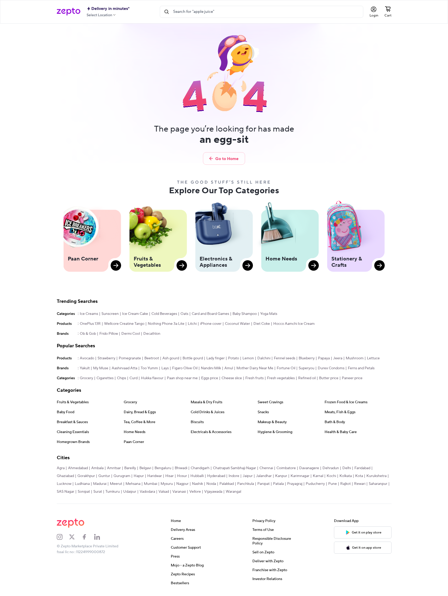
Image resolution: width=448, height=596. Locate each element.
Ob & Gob (88, 333)
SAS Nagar (65, 491)
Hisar (169, 476)
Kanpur (281, 476)
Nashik (197, 483)
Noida (211, 483)
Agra (61, 468)
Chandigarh (200, 468)
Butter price (328, 378)
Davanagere (309, 468)
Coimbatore (286, 468)
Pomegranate (130, 358)
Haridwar (154, 476)
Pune (332, 483)
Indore (234, 476)
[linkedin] (100, 537)
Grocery (86, 378)
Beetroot (151, 358)
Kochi (331, 476)
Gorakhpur (86, 476)
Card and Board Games (210, 313)
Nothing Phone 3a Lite (166, 323)
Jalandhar (264, 476)
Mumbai (150, 483)
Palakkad (226, 483)
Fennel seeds (284, 358)
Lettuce (373, 358)
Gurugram (122, 476)
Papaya (324, 358)
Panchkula (245, 483)
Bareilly (130, 468)
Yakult (85, 368)
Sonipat (84, 491)
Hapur (139, 476)
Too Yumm (149, 368)
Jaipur (248, 476)
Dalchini (263, 358)
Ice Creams (89, 313)
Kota (359, 476)
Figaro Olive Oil (184, 368)
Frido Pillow (108, 333)
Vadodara (147, 491)
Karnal (318, 476)
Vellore (195, 491)
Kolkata (345, 476)
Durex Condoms (331, 368)
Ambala (97, 468)
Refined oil (307, 378)
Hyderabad (216, 476)
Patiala (278, 483)
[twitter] (75, 537)
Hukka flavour (152, 378)
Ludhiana (82, 483)
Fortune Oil (286, 368)
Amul (228, 368)
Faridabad (362, 468)
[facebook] (88, 537)
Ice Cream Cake (135, 313)
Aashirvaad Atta (124, 368)
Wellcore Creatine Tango (124, 323)
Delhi (346, 468)
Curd (133, 378)
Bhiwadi (181, 468)
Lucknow (64, 483)
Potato (233, 358)
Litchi (192, 323)
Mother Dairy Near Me (254, 368)
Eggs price (209, 378)
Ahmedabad (78, 468)
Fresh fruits (254, 378)
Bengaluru (163, 468)
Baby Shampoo (244, 313)
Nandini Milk (211, 368)
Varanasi (179, 491)
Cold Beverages (164, 313)
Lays (165, 368)
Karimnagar (300, 476)
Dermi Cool (130, 333)
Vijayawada (213, 491)
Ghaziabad (65, 476)
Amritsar (114, 468)
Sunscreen (110, 313)
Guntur (104, 476)
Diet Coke (261, 323)
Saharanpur (378, 483)
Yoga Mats (268, 313)
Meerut (116, 483)
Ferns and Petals (361, 368)
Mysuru (167, 483)
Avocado (87, 358)
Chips (121, 378)
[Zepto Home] (68, 12)
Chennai (266, 468)
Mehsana (133, 483)
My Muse (100, 368)
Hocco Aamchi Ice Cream (294, 323)
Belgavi (145, 468)
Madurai (99, 483)
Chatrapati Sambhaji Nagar (234, 468)
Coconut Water (237, 323)
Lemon (248, 358)
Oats (184, 313)
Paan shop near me (182, 378)
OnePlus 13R (90, 323)
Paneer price (352, 378)
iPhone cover (211, 323)
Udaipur (129, 491)
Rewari (359, 483)
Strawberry (106, 358)
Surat (97, 491)
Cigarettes (105, 378)
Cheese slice (232, 378)
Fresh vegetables (281, 378)
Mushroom (355, 358)
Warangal (233, 491)
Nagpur (182, 483)
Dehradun (330, 468)
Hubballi (197, 476)
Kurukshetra (376, 476)
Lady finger (215, 358)
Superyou (306, 368)
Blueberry (307, 358)
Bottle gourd (193, 358)
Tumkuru (112, 491)
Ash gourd (170, 358)
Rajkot (345, 483)
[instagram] (63, 537)
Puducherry (315, 483)
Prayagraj (294, 483)
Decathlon (151, 333)
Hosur (182, 476)
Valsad (163, 491)
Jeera (337, 358)
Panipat (263, 483)
